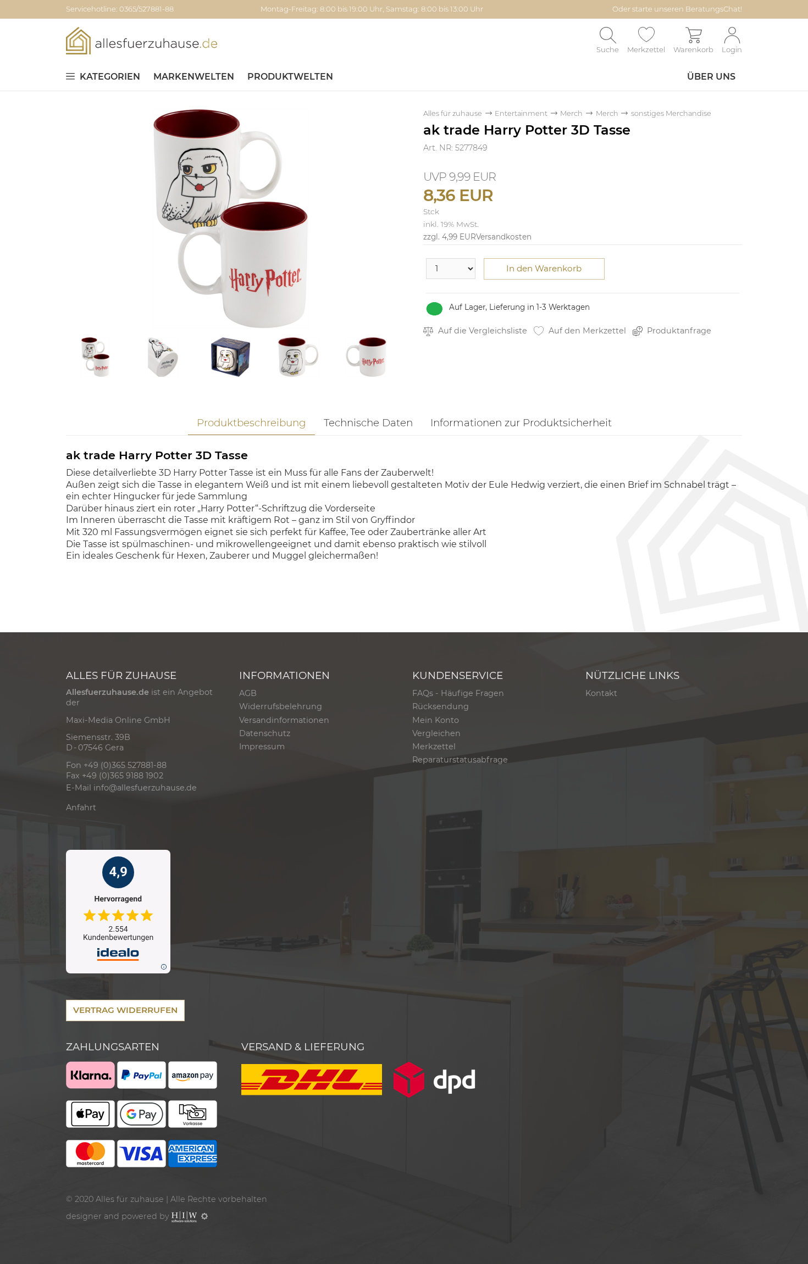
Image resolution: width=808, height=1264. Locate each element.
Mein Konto (435, 720)
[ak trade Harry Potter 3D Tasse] (231, 218)
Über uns (711, 76)
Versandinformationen (284, 720)
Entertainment (521, 113)
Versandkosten (504, 236)
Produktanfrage (678, 331)
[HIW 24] (184, 1216)
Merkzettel (434, 746)
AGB (248, 693)
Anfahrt (81, 807)
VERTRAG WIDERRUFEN (125, 1010)
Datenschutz (264, 733)
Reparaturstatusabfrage (460, 760)
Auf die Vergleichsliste (481, 331)
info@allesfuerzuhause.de (145, 788)
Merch (571, 113)
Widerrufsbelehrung (280, 706)
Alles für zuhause (452, 113)
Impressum (262, 746)
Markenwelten (193, 76)
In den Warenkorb (544, 268)
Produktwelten (290, 76)
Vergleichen (436, 733)
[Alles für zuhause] (141, 40)
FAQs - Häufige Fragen (458, 693)
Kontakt (601, 693)
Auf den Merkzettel (586, 331)
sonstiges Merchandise (671, 113)
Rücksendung (440, 706)
